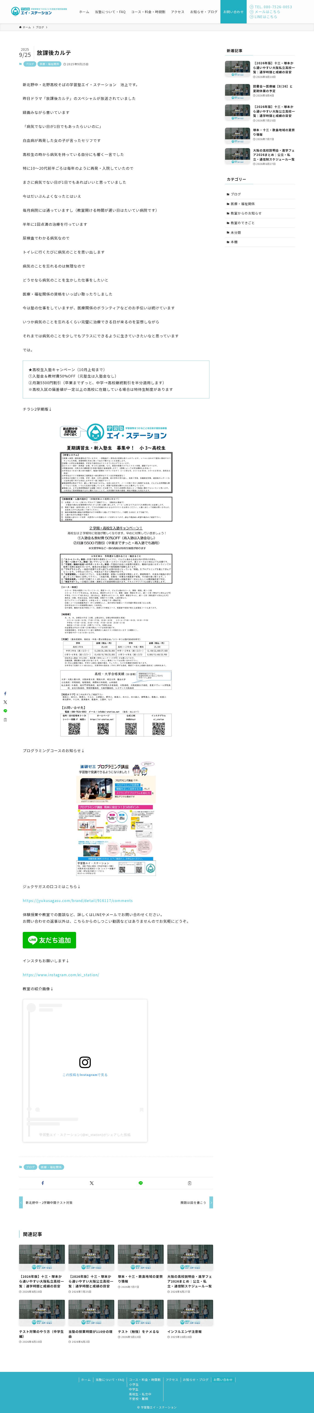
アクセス (172, 1379)
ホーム (86, 1379)
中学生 (134, 1389)
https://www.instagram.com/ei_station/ (61, 974)
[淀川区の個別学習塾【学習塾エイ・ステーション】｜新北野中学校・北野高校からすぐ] (39, 12)
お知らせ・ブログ (196, 1379)
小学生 (134, 1384)
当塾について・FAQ (110, 1379)
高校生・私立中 (140, 1394)
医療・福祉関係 (49, 64)
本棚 (234, 242)
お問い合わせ (223, 1379)
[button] (42, 1183)
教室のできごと (243, 222)
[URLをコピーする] (189, 1183)
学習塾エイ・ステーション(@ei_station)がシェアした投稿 (85, 1135)
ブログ (30, 64)
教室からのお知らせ (246, 213)
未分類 (236, 232)
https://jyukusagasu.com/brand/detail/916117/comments (78, 900)
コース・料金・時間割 (145, 1379)
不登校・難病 (138, 1398)
